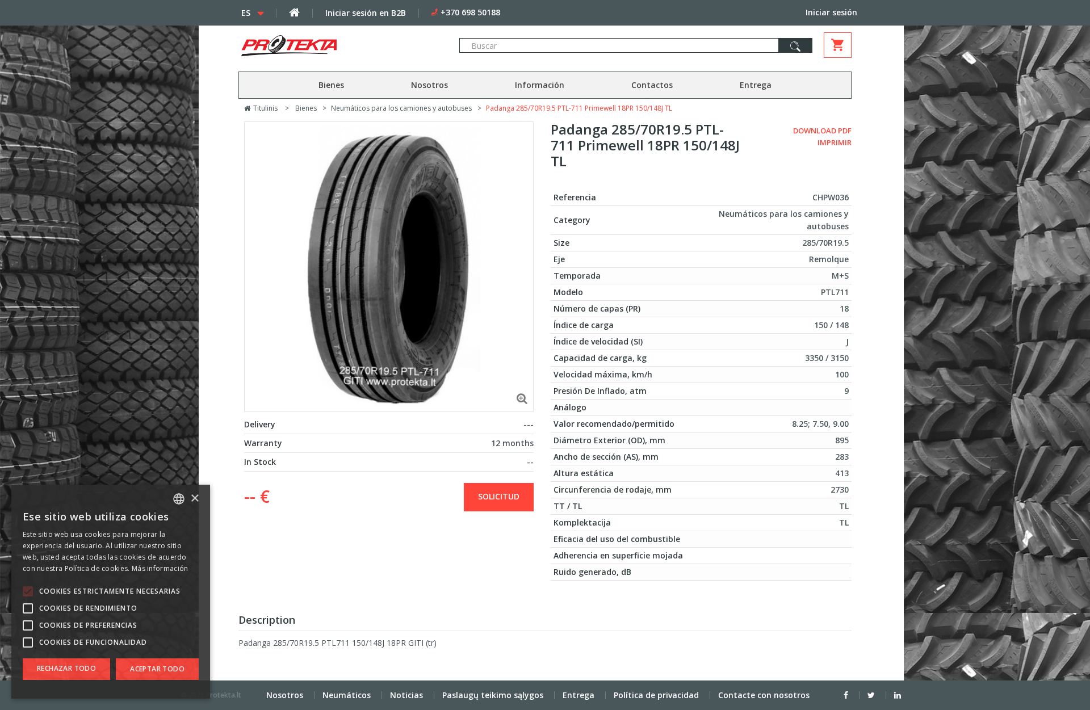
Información (539, 84)
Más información (160, 568)
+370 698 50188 (470, 12)
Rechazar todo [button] (66, 668)
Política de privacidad (656, 695)
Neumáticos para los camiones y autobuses (401, 108)
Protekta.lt (223, 695)
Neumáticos (346, 695)
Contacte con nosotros (764, 695)
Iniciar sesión (831, 12)
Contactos (652, 84)
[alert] (110, 592)
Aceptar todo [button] (157, 669)
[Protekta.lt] (337, 45)
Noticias (406, 695)
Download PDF (822, 130)
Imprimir (835, 142)
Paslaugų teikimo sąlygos (492, 695)
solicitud (498, 496)
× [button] (194, 498)
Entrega (756, 84)
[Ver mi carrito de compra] (838, 45)
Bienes (331, 84)
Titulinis (264, 108)
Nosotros (429, 84)
